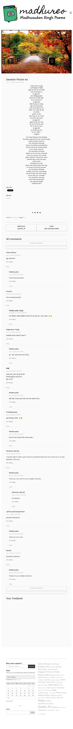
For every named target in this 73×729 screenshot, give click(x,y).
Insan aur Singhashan (57, 688)
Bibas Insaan (59, 677)
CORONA (47, 680)
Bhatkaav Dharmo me (56, 675)
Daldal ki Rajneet (55, 680)
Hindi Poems (53, 685)
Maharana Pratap (44, 695)
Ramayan (55, 707)
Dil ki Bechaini (58, 682)
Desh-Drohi (50, 682)
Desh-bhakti (42, 682)
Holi (61, 685)
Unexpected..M (51, 710)
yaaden (57, 710)
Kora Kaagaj (52, 692)
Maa (57, 693)
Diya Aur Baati (42, 685)
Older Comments (36, 243)
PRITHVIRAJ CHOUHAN (45, 703)
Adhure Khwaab (44, 664)
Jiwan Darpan (14, 217)
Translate (18, 679)
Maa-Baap (63, 693)
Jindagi (54, 690)
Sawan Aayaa (62, 707)
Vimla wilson (11, 252)
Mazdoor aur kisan (56, 695)
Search (8, 709)
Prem (24, 217)
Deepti (8, 550)
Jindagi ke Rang (43, 693)
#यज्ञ (7, 368)
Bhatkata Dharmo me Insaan (47, 677)
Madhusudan (14, 272)
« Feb (20, 705)
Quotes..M (44, 706)
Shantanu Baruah (12, 451)
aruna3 (9, 291)
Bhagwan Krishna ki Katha (49, 672)
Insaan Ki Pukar (42, 687)
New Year (60, 697)
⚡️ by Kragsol (41, 714)
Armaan (58, 667)
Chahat (40, 680)
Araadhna (53, 666)
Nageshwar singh (12, 329)
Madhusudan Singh (19, 82)
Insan (48, 688)
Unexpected (42, 710)
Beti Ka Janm (42, 669)
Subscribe (31, 666)
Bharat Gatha (44, 675)
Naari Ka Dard (41, 697)
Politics (42, 700)
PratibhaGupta (11, 412)
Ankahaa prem (44, 667)
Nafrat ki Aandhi (51, 697)
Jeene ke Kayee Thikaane (44, 690)
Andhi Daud (55, 664)
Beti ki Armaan (52, 669)
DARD (63, 680)
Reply (7, 266)
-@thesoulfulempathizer (15, 511)
